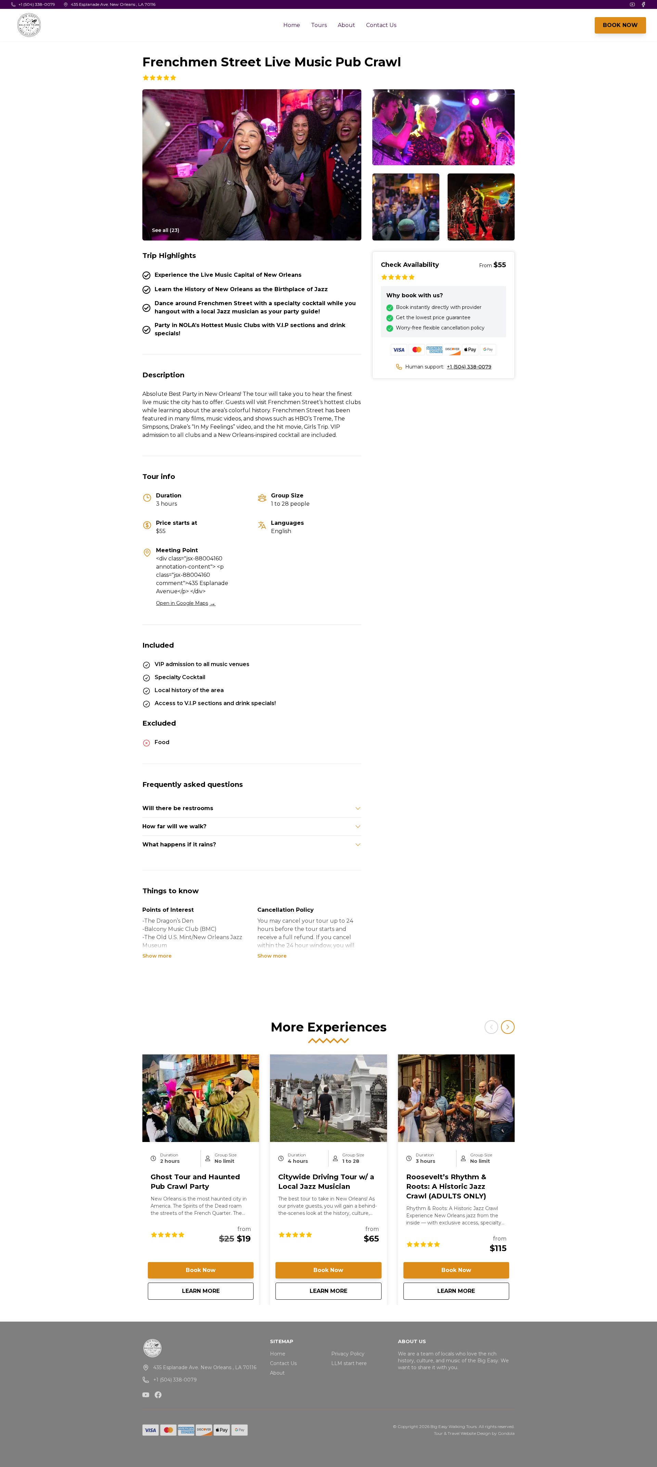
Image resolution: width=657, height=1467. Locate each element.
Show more (156, 956)
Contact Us (381, 25)
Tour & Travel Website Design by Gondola (474, 1433)
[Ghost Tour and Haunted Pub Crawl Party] (200, 1098)
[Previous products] (491, 1027)
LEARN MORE (218, 1290)
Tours (319, 25)
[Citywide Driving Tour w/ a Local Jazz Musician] (328, 1098)
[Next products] (508, 1027)
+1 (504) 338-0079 (469, 367)
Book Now (201, 1270)
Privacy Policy (347, 1354)
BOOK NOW (620, 25)
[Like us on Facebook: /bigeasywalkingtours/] (158, 1394)
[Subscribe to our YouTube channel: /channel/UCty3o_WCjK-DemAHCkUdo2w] (145, 1394)
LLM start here (349, 1363)
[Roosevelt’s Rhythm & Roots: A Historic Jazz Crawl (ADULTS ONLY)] (456, 1098)
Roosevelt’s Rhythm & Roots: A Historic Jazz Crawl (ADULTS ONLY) (446, 1186)
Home (291, 25)
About (346, 25)
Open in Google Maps (186, 603)
